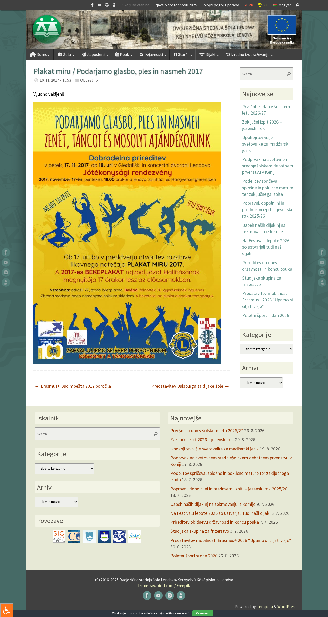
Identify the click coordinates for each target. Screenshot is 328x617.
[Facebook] (92, 4)
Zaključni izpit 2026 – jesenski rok (202, 440)
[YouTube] (99, 4)
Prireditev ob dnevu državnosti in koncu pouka (214, 522)
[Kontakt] (114, 4)
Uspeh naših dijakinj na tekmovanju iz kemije (212, 504)
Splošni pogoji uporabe (220, 5)
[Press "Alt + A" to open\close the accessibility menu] (6, 610)
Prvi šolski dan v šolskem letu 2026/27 (206, 431)
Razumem (203, 613)
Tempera (265, 606)
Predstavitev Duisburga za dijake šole (187, 386)
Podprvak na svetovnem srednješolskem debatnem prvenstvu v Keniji (267, 165)
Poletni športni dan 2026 (265, 315)
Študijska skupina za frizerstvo (199, 531)
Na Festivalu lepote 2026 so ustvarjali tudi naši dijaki (265, 247)
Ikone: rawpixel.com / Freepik (164, 585)
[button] (164, 29)
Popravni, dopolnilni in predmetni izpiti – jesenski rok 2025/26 (267, 209)
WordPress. (287, 606)
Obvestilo (89, 80)
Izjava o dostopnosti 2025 (175, 5)
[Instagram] (106, 4)
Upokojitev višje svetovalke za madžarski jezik (265, 143)
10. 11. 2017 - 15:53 (55, 80)
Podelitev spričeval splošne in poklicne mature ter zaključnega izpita (267, 187)
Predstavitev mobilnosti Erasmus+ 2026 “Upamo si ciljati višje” (267, 299)
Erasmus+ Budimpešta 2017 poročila (75, 386)
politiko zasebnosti (177, 613)
